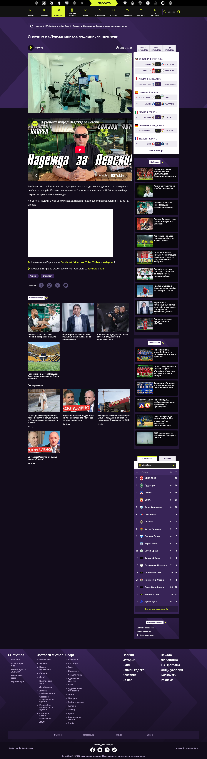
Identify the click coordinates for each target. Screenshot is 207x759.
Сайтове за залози (145, 628)
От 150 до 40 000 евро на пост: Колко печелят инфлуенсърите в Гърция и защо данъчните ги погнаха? (43, 419)
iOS (102, 268)
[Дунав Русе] (155, 3)
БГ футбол (58, 15)
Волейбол (73, 660)
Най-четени (154, 343)
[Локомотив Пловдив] (163, 3)
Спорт (86, 15)
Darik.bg (58, 735)
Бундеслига (151, 126)
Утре (169, 49)
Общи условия (172, 670)
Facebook (66, 262)
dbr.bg (30, 426)
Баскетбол (73, 663)
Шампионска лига (45, 682)
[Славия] (132, 3)
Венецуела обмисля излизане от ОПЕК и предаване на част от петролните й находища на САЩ (114, 417)
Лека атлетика (75, 675)
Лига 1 (148, 139)
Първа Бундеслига (45, 668)
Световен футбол (72, 14)
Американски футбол (74, 718)
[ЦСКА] (52, 3)
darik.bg (66, 424)
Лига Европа (45, 687)
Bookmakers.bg (144, 631)
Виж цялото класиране (155, 609)
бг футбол (47, 276)
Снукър (71, 710)
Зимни (71, 694)
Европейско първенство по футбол (46, 707)
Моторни (72, 698)
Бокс (70, 685)
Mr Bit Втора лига (17, 664)
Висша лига (150, 79)
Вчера (143, 49)
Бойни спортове (76, 702)
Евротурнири (17, 682)
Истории (113, 15)
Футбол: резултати (145, 635)
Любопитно (100, 15)
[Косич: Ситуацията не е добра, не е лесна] (156, 191)
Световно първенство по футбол (46, 699)
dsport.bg (39, 48)
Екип (126, 665)
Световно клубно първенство (45, 715)
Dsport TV (141, 15)
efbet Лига (64, 26)
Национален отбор (17, 676)
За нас (127, 680)
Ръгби (71, 723)
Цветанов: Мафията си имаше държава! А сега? (42, 458)
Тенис (71, 667)
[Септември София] (82, 3)
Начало (31, 15)
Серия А (148, 112)
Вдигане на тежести (73, 680)
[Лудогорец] (36, 3)
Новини (44, 15)
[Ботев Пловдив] (74, 3)
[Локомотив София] (170, 3)
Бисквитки (168, 675)
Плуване (72, 706)
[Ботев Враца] (148, 3)
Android (92, 268)
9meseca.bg (88, 735)
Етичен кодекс (133, 670)
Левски (76, 26)
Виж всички (154, 150)
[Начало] (31, 26)
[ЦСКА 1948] (59, 3)
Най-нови (154, 162)
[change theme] (179, 11)
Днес (156, 49)
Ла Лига (148, 92)
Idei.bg (119, 735)
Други (42, 722)
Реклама (167, 680)
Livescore (127, 15)
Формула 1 (73, 671)
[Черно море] (140, 3)
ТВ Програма (155, 14)
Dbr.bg (150, 735)
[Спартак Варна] (125, 3)
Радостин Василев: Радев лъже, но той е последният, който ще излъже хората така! (78, 417)
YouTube (86, 262)
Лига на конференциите (47, 692)
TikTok (96, 262)
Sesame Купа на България (18, 670)
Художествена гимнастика (75, 689)
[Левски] (44, 3)
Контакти (129, 675)
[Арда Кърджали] (67, 3)
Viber (76, 262)
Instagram (108, 262)
